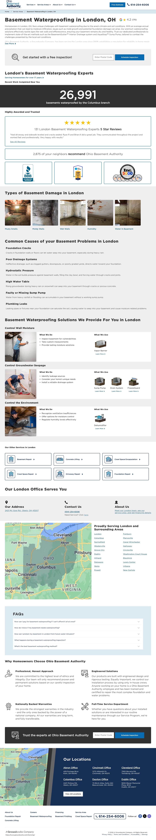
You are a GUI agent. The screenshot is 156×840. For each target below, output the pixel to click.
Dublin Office (129, 779)
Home (7, 11)
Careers (33, 812)
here (86, 515)
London (97, 534)
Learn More (100, 354)
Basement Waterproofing (41, 816)
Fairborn (127, 534)
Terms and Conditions (121, 834)
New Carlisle (129, 570)
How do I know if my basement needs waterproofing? (37, 628)
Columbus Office (72, 779)
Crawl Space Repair (83, 816)
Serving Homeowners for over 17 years (23, 78)
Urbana (126, 566)
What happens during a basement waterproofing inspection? (40, 640)
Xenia (96, 566)
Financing (59, 812)
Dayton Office (100, 779)
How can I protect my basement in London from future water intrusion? (44, 634)
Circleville (128, 550)
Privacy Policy (107, 834)
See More (10, 43)
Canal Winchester (131, 542)
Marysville (128, 538)
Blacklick (127, 558)
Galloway (127, 546)
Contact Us (69, 5)
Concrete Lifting (12, 820)
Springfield (99, 542)
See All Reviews (17, 142)
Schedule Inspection (129, 57)
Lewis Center (129, 562)
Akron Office (70, 767)
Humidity (91, 229)
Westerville (99, 546)
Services (30, 5)
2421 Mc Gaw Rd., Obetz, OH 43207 (22, 510)
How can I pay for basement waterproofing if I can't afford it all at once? (44, 622)
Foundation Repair (13, 816)
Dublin (97, 554)
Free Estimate (117, 5)
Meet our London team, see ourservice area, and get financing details (133, 511)
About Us (57, 5)
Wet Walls (65, 229)
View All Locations (73, 794)
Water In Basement (124, 229)
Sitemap (144, 834)
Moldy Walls (38, 229)
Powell (97, 570)
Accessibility (135, 834)
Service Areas (43, 5)
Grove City (99, 550)
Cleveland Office (131, 767)
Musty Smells (11, 229)
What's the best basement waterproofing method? (35, 646)
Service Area (80, 812)
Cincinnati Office (101, 767)
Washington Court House (135, 554)
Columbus (99, 538)
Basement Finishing (63, 816)
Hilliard (97, 558)
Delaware (98, 562)
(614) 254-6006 (72, 512)
